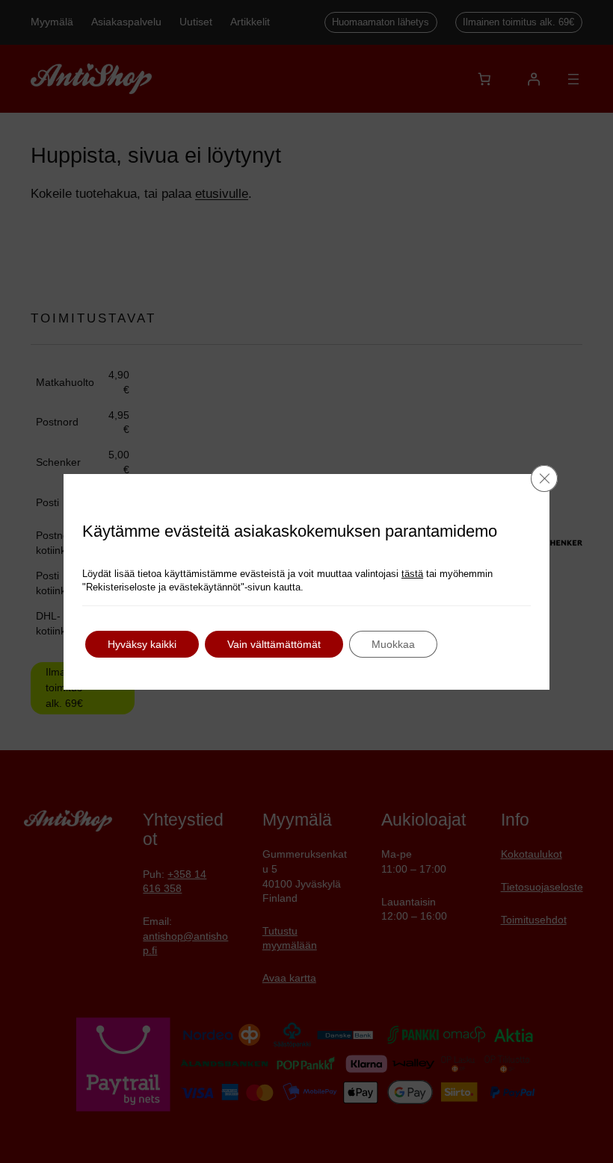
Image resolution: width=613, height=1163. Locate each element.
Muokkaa (393, 644)
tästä (412, 573)
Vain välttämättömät (274, 644)
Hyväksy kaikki (142, 644)
